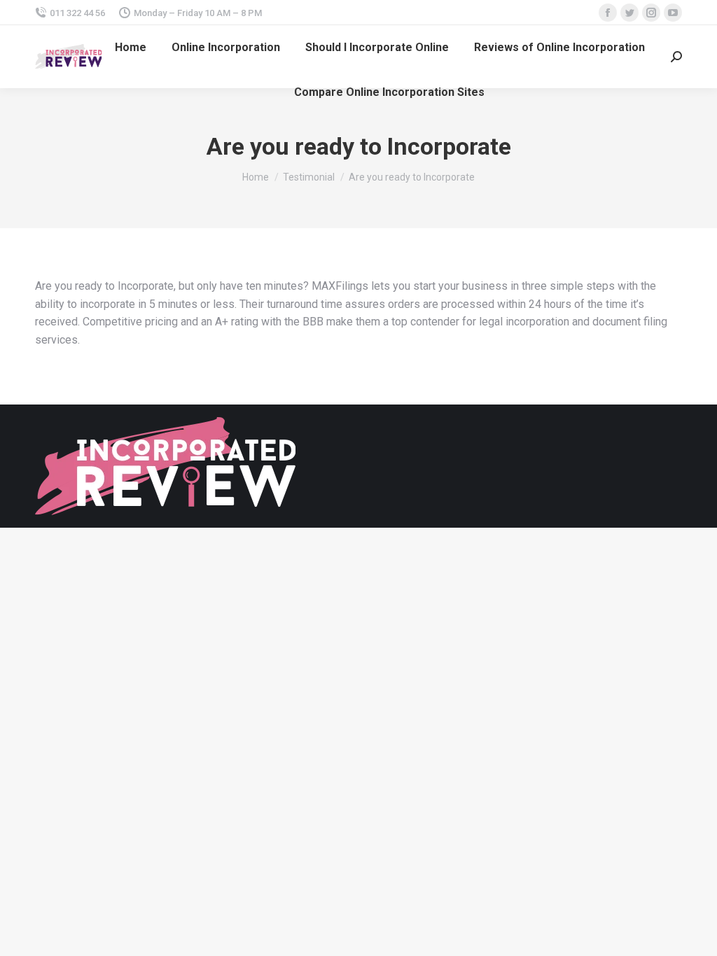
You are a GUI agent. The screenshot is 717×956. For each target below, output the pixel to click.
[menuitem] (130, 47)
